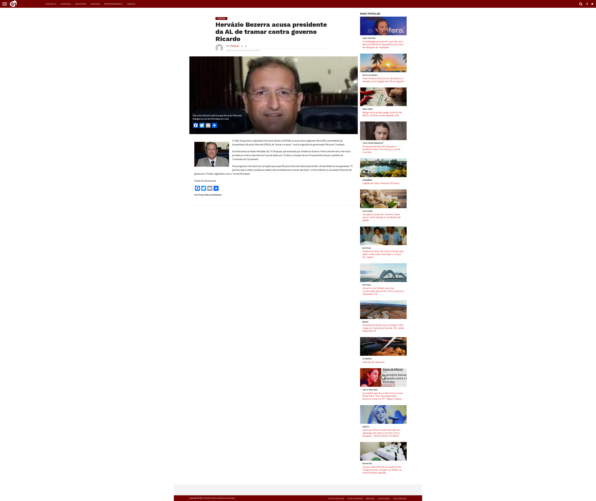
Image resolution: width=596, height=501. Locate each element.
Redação (235, 46)
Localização (384, 498)
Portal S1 (51, 4)
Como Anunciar (355, 498)
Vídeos (131, 4)
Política (95, 4)
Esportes (80, 4)
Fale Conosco (400, 498)
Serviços (370, 498)
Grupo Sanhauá (336, 498)
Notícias (65, 4)
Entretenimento (113, 4)
